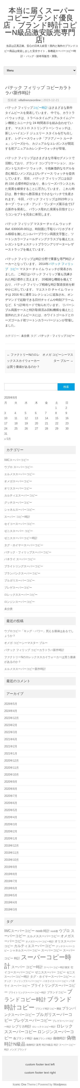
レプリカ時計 (21, 1026)
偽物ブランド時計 (42, 1038)
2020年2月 (10, 831)
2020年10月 (11, 774)
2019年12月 (11, 845)
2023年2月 (10, 725)
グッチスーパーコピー (18, 502)
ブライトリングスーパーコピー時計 (27, 992)
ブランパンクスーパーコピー (22, 573)
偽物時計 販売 (33, 1044)
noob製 (54, 931)
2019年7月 (10, 881)
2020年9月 (10, 781)
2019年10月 (11, 859)
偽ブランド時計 (23, 1038)
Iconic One (19, 1084)
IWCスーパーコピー (16, 460)
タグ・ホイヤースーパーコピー (23, 545)
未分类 (25, 335)
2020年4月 (10, 817)
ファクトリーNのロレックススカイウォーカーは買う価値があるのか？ (23, 360)
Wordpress (60, 1084)
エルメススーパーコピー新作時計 (25, 669)
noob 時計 (43, 931)
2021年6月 (10, 739)
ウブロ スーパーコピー (18, 467)
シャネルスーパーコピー (19, 509)
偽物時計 (59, 1038)
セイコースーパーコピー (19, 523)
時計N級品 (47, 1044)
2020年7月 (10, 795)
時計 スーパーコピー (65, 1044)
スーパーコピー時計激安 (57, 967)
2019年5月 (10, 895)
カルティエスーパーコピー (21, 495)
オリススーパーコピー (18, 488)
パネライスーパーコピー (55, 981)
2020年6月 (10, 803)
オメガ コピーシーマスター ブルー (26, 642)
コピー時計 (40, 107)
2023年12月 (11, 718)
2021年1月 (10, 753)
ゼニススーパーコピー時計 (21, 538)
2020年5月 (10, 810)
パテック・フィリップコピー (56, 335)
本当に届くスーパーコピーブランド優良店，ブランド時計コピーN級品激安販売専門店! (40, 25)
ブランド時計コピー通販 (48, 1008)
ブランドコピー (56, 992)
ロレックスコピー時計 (44, 1026)
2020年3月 (10, 824)
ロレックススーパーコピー (21, 594)
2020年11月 (11, 767)
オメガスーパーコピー (18, 481)
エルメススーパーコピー (19, 474)
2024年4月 (10, 710)
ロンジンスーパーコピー (19, 601)
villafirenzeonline (29, 100)
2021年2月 (10, 746)
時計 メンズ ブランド (15, 1049)
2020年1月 (10, 838)
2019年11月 (11, 852)
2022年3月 (10, 732)
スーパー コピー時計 (17, 516)
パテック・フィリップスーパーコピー (27, 552)
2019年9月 (10, 867)
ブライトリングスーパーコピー (23, 566)
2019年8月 (10, 874)
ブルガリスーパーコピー (19, 580)
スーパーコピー (51, 950)
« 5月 (7, 438)
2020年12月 (11, 760)
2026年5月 (10, 703)
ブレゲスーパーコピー (18, 587)
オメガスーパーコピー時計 (40, 941)
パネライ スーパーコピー (20, 559)
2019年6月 (10, 888)
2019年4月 (10, 902)
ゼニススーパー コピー (18, 531)
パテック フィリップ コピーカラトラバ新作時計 (34, 650)
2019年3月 (10, 909)
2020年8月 (10, 788)
